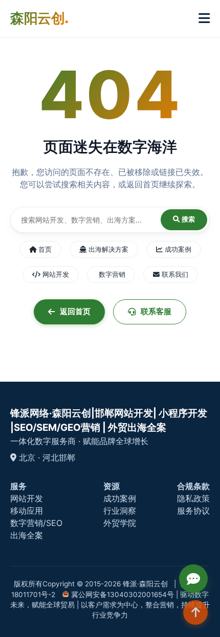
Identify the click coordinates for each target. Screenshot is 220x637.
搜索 (187, 219)
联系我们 (174, 274)
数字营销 (111, 274)
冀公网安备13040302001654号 (122, 594)
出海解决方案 (107, 249)
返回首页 (75, 311)
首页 (44, 249)
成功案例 (177, 249)
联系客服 (156, 311)
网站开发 (54, 274)
